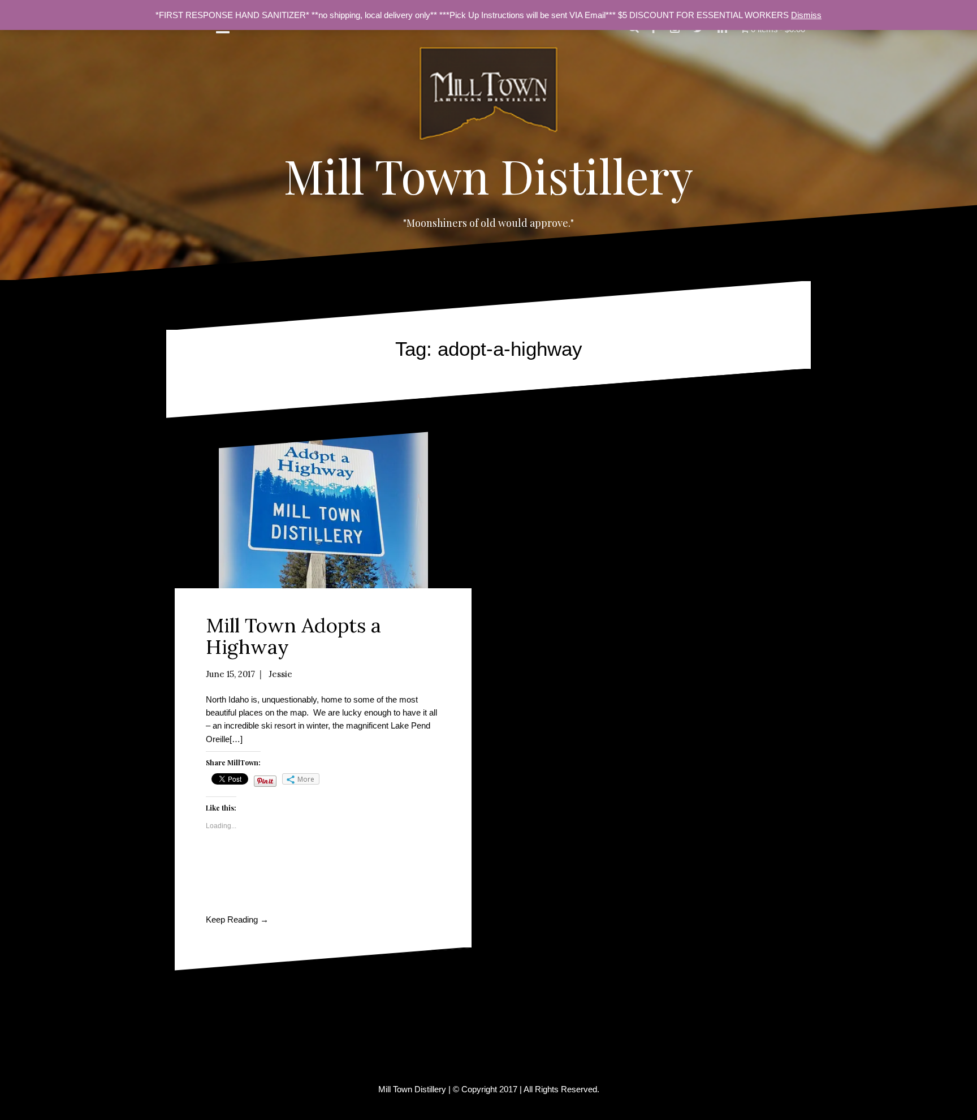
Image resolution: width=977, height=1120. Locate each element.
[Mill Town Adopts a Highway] (323, 508)
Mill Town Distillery (488, 175)
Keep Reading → (237, 919)
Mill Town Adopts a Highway (293, 636)
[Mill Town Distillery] (488, 96)
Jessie (280, 674)
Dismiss (806, 15)
